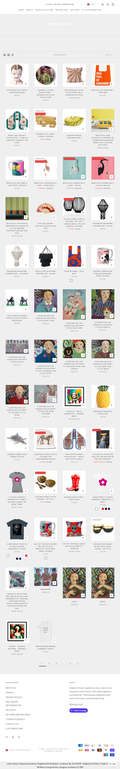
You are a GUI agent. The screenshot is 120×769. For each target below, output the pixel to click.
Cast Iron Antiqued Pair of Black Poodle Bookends (17, 318)
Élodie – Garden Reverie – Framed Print (17, 648)
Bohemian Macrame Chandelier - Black (103, 225)
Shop (14, 18)
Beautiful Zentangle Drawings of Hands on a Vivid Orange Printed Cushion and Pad (17, 228)
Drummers (46, 589)
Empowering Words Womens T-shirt (46, 647)
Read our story (76, 704)
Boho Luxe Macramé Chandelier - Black (46, 272)
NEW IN (29, 10)
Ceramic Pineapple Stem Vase (102, 413)
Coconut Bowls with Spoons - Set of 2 (45, 498)
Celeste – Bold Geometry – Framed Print (74, 414)
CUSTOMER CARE (14, 728)
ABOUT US (11, 688)
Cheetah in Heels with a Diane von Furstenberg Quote (45, 456)
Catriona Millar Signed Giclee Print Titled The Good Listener (46, 410)
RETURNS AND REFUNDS (18, 714)
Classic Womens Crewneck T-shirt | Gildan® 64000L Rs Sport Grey (17, 500)
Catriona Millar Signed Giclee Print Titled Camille (103, 325)
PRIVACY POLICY (14, 697)
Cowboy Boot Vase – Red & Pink (74, 498)
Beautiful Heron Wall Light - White (74, 184)
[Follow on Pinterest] (19, 737)
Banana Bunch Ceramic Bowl (74, 137)
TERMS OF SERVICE (15, 719)
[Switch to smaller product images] (9, 55)
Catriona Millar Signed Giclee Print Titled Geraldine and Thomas (74, 365)
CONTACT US (12, 724)
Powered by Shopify (53, 751)
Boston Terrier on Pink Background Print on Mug (103, 273)
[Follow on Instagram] (13, 737)
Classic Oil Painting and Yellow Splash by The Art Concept (103, 456)
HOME (21, 10)
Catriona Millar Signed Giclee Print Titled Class (17, 359)
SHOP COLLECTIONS (44, 10)
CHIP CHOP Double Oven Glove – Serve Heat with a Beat (74, 456)
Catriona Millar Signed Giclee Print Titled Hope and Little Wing (103, 365)
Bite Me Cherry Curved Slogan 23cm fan (45, 226)
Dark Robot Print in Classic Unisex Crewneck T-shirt (17, 546)
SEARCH (10, 692)
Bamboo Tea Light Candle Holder (46, 135)
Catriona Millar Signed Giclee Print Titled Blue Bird (74, 325)
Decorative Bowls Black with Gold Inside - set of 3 (103, 546)
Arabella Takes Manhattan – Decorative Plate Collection (46, 93)
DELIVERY (11, 710)
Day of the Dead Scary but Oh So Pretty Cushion (74, 546)
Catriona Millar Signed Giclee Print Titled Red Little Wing (17, 411)
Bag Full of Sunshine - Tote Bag (103, 91)
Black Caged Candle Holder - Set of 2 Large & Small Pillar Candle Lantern (74, 222)
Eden (74, 602)
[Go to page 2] (77, 663)
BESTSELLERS (62, 10)
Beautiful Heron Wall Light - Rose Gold (45, 184)
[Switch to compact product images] (12, 55)
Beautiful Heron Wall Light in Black (103, 184)
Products (22, 18)
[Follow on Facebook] (7, 737)
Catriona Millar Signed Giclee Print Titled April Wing (46, 318)
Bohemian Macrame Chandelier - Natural (17, 272)
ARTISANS (74, 10)
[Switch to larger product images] (5, 55)
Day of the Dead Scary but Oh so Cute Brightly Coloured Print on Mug (45, 547)
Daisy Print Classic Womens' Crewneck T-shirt (103, 499)
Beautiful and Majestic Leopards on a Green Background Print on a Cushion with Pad (103, 140)
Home (8, 18)
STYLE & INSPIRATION (91, 10)
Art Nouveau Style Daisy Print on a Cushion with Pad (74, 92)
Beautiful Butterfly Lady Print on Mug (17, 184)
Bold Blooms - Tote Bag (74, 272)
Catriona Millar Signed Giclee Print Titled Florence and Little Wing (45, 369)
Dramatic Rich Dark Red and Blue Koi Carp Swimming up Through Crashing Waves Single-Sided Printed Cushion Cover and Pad (17, 601)
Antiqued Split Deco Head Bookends (17, 91)
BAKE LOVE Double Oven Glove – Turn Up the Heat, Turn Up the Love (17, 139)
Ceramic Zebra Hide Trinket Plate (17, 455)
